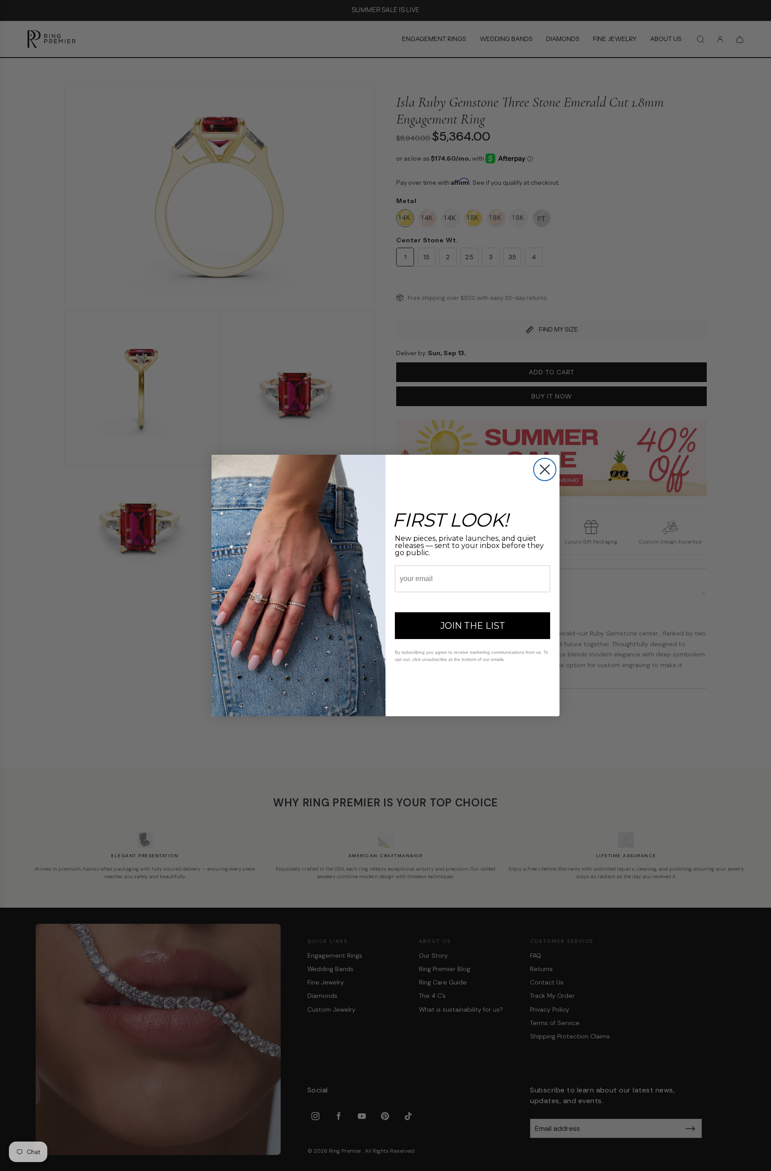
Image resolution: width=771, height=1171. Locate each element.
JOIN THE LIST (472, 625)
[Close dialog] (545, 469)
